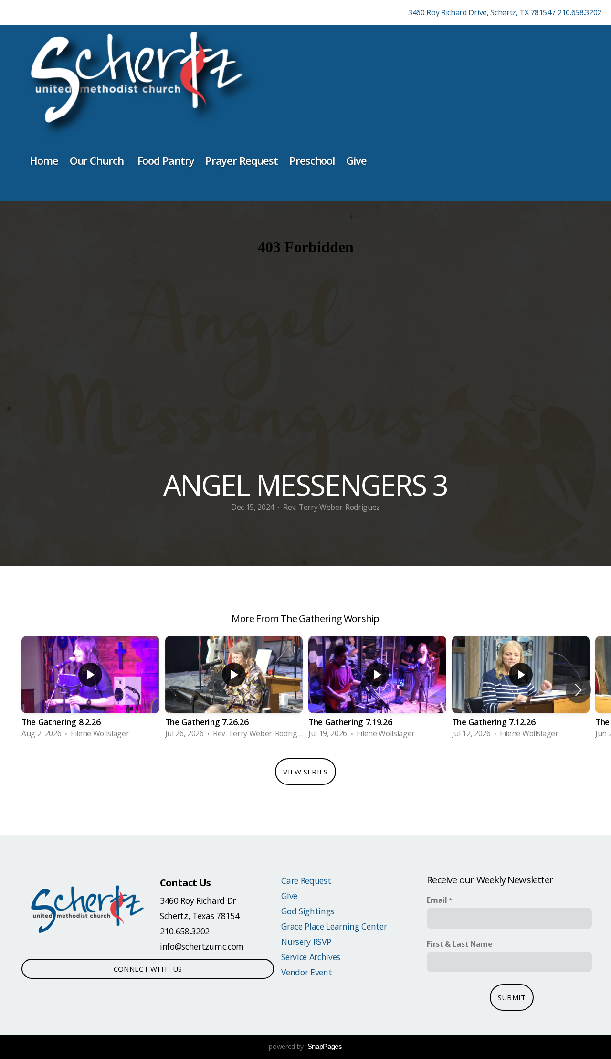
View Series (305, 771)
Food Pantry (165, 160)
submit (512, 997)
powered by (305, 1046)
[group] (90, 690)
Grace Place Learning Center (334, 926)
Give (357, 160)
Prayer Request (241, 160)
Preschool (312, 160)
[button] (578, 689)
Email (437, 900)
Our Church (98, 160)
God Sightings (307, 911)
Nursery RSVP (306, 941)
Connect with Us (148, 969)
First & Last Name (460, 944)
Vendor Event (306, 972)
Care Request (306, 880)
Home (44, 160)
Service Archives (310, 957)
